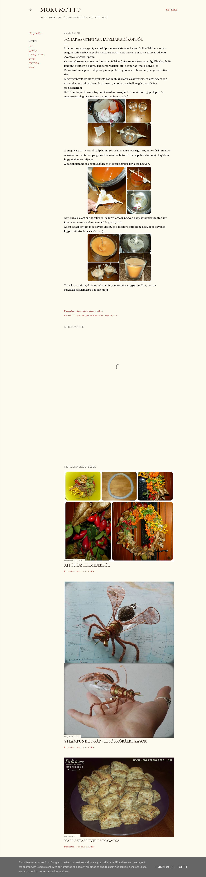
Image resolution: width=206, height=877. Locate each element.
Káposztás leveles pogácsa (92, 840)
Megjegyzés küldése (85, 571)
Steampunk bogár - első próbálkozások (105, 741)
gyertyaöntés (36, 54)
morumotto (60, 9)
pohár (32, 58)
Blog (43, 17)
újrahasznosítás (75, 17)
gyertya (33, 50)
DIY (31, 46)
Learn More (164, 867)
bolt (105, 17)
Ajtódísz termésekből (87, 565)
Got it (183, 867)
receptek (55, 17)
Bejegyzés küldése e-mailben (89, 311)
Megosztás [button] (35, 33)
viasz (31, 67)
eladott (94, 17)
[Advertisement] (119, 434)
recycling (34, 63)
